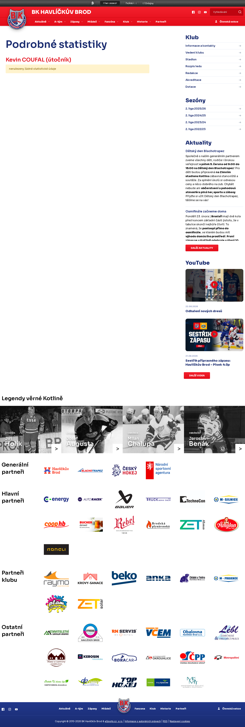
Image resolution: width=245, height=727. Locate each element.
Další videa (197, 375)
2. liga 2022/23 (196, 129)
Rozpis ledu (194, 66)
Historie (165, 708)
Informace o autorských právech (143, 721)
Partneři (161, 21)
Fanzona (140, 708)
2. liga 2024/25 (196, 115)
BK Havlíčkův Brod (61, 12)
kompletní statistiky (129, 79)
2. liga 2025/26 (196, 108)
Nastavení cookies (180, 721)
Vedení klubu (195, 52)
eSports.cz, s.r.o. (114, 721)
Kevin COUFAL (25, 59)
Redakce (192, 73)
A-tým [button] (58, 21)
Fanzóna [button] (110, 21)
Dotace (191, 87)
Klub (153, 708)
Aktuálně (64, 708)
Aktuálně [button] (41, 21)
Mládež (106, 708)
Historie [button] (142, 21)
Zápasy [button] (75, 21)
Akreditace (193, 80)
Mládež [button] (92, 21)
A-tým (79, 708)
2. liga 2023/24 (196, 122)
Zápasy (92, 708)
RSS (165, 721)
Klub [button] (126, 21)
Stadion (191, 59)
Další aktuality (202, 247)
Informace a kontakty (200, 46)
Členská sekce (228, 21)
